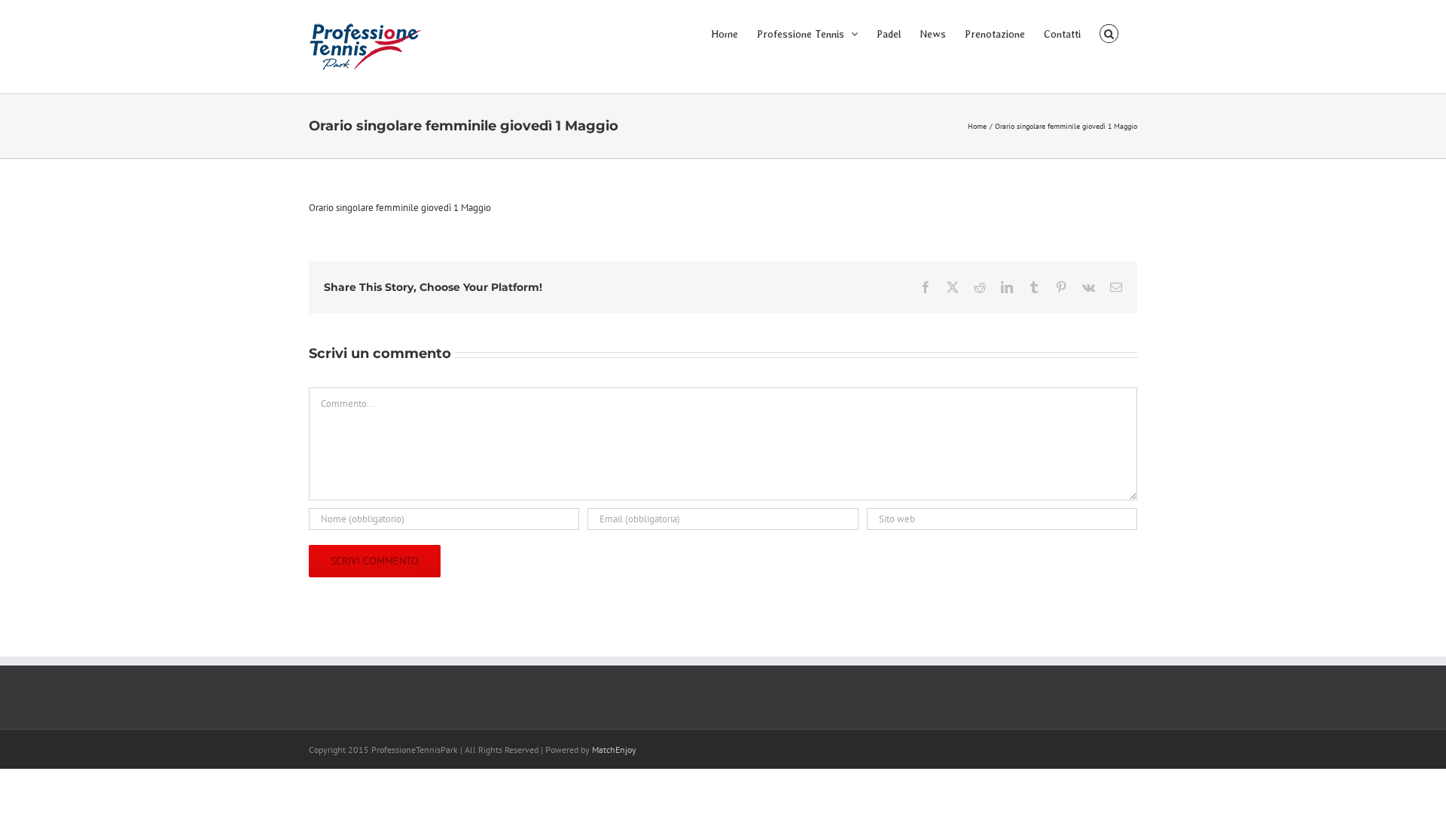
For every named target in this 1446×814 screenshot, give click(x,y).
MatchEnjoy (614, 749)
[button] (1109, 32)
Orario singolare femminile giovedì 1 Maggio (400, 207)
